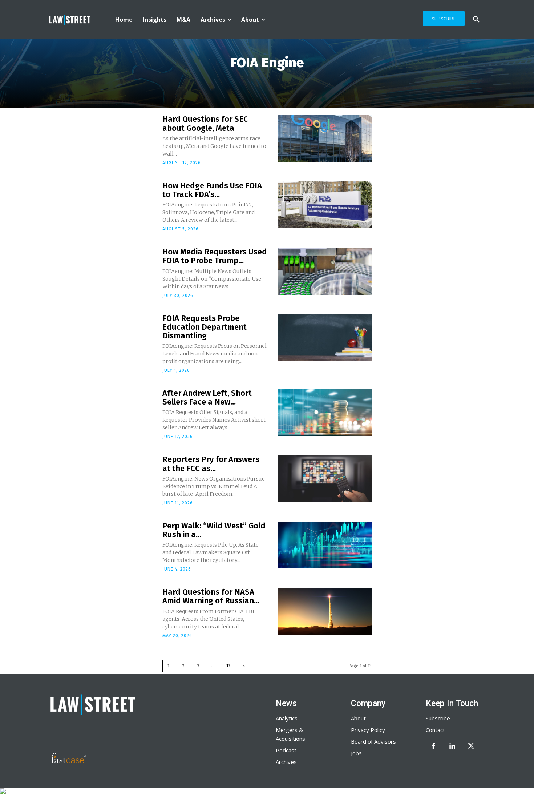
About (358, 718)
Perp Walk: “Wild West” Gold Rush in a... (214, 530)
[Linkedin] (452, 746)
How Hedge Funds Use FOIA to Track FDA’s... (212, 190)
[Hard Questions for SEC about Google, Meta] (325, 138)
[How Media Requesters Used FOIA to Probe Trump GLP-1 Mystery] (325, 271)
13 (228, 665)
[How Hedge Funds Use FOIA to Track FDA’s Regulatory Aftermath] (325, 205)
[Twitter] (471, 746)
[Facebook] (433, 746)
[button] (476, 19)
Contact (435, 729)
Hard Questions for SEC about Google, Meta (205, 123)
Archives (286, 761)
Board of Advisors (373, 741)
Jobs (356, 753)
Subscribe (438, 718)
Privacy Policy (368, 729)
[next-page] (244, 666)
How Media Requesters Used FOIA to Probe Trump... (214, 256)
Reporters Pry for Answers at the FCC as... (210, 463)
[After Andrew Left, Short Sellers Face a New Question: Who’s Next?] (325, 412)
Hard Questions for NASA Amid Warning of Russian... (210, 596)
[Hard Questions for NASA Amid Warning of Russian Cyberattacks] (325, 611)
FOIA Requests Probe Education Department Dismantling (204, 327)
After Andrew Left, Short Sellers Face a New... (207, 397)
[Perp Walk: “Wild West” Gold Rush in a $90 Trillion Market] (325, 545)
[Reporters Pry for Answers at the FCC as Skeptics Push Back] (325, 478)
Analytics (287, 718)
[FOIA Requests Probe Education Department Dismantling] (325, 337)
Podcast (286, 750)
